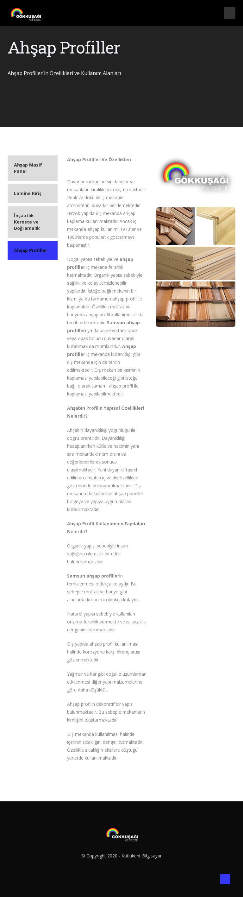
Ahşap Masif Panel (28, 168)
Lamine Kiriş (27, 193)
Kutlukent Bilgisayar (142, 856)
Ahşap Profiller (30, 250)
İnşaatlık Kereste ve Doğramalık (27, 221)
